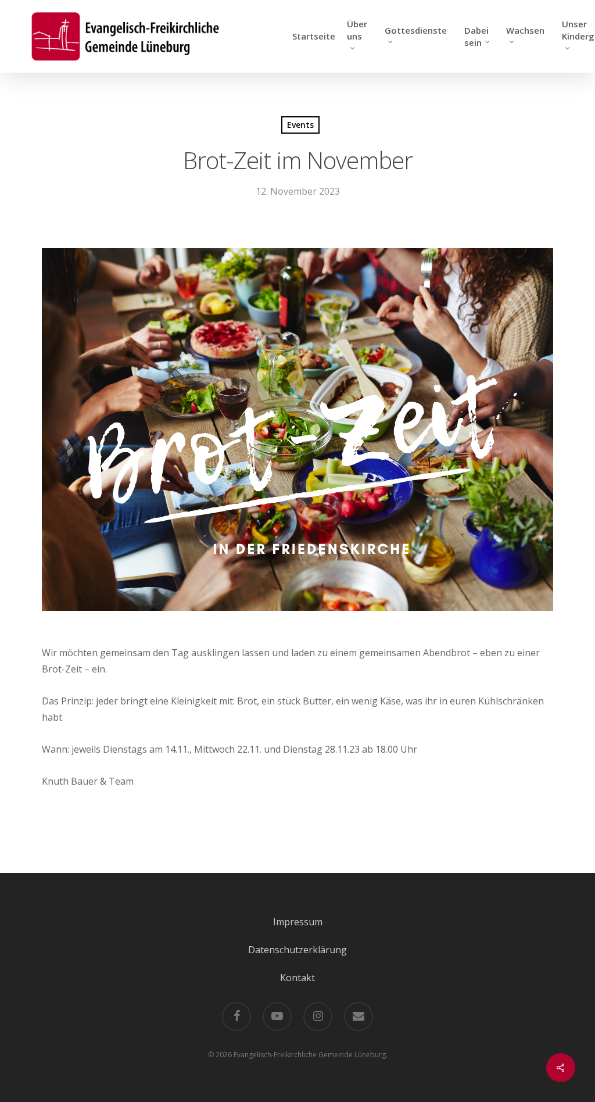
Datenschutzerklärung (297, 949)
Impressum (297, 921)
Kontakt (297, 977)
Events (300, 124)
